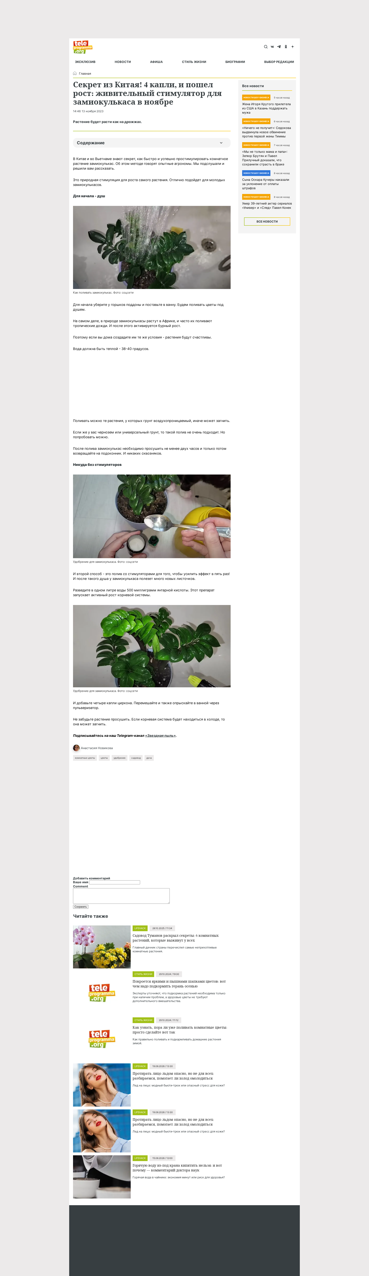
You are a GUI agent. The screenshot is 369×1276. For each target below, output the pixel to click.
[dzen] (292, 47)
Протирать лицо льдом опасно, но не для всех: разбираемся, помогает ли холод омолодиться (173, 1075)
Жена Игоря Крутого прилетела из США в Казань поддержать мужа (266, 108)
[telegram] (279, 47)
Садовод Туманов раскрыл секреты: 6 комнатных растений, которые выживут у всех (176, 938)
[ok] (286, 47)
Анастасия (89, 748)
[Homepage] (84, 47)
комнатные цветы (85, 757)
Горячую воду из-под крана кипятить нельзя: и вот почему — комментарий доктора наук (177, 1167)
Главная (85, 73)
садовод (136, 757)
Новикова (105, 748)
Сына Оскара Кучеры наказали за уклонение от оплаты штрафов (265, 184)
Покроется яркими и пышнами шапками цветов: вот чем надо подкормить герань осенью (179, 983)
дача (149, 757)
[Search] (265, 47)
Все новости (267, 221)
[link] (152, 247)
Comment (80, 886)
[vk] (272, 47)
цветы (104, 757)
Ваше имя (80, 882)
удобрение (119, 757)
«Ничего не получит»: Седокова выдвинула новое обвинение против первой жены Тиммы (266, 132)
